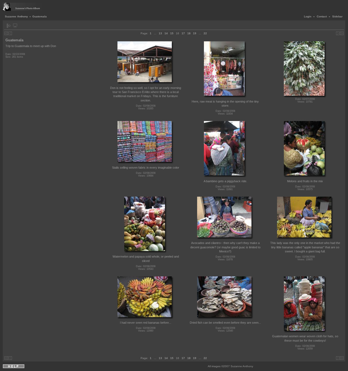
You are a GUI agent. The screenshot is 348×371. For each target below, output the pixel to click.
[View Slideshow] (15, 26)
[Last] (342, 33)
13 (160, 33)
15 (171, 33)
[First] (6, 33)
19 (194, 33)
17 (183, 33)
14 (166, 33)
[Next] (338, 33)
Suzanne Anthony (16, 16)
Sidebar (337, 16)
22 (205, 33)
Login (307, 16)
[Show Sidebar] (9, 26)
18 (189, 33)
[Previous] (10, 33)
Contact (322, 16)
